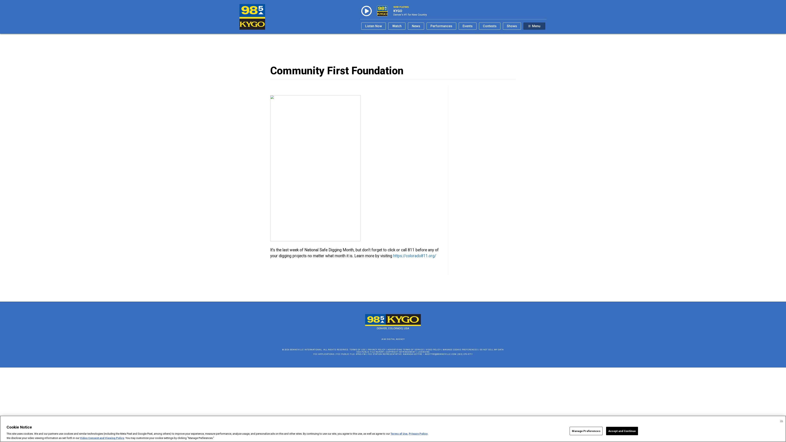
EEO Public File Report (370, 352)
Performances (441, 26)
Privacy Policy (376, 349)
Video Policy (433, 349)
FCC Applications (323, 354)
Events (468, 26)
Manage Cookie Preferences (460, 349)
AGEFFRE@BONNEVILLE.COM (440, 354)
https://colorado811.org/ (414, 256)
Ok (781, 421)
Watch (397, 26)
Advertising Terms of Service (405, 349)
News (416, 26)
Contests (490, 26)
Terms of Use (358, 349)
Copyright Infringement (401, 352)
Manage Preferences (586, 431)
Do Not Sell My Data (492, 349)
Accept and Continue (622, 431)
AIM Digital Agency (393, 339)
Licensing (424, 352)
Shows (512, 26)
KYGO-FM (361, 354)
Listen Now (373, 26)
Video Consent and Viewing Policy (102, 437)
